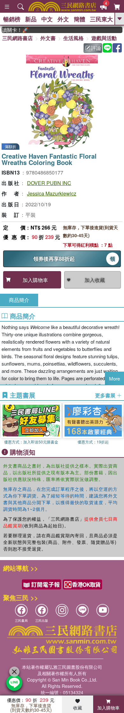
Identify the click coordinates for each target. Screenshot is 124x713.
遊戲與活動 (104, 38)
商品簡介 (19, 300)
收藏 (77, 707)
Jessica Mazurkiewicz (51, 193)
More (114, 378)
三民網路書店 (17, 38)
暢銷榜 (11, 19)
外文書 (48, 38)
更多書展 (106, 395)
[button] (119, 424)
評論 (96, 47)
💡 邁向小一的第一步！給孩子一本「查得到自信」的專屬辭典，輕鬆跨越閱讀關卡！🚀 (12, 30)
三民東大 (101, 19)
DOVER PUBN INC (49, 183)
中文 (47, 19)
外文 (63, 19)
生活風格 (73, 38)
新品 (31, 19)
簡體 (79, 19)
